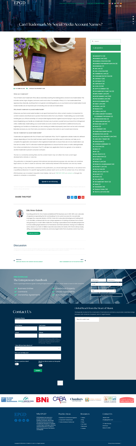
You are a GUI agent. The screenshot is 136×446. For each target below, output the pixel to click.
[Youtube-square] (19, 420)
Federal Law (98, 106)
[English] (110, 3)
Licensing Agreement (101, 144)
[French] (112, 3)
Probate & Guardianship (102, 164)
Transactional (99, 189)
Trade (96, 184)
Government (98, 129)
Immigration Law (100, 134)
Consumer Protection (102, 76)
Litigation (97, 146)
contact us (70, 173)
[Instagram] (133, 24)
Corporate (98, 84)
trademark (98, 187)
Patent (96, 159)
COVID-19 (97, 86)
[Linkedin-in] (133, 21)
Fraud (96, 126)
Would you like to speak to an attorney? (103, 288)
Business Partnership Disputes (104, 64)
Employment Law (100, 94)
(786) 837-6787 (60, 173)
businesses (98, 66)
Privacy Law (98, 162)
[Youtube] (133, 19)
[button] (120, 5)
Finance (97, 109)
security (97, 174)
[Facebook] (133, 16)
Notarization (99, 157)
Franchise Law (99, 124)
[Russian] (118, 3)
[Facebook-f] (15, 420)
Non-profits (98, 154)
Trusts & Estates (100, 192)
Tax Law (97, 179)
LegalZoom (98, 141)
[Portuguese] (115, 3)
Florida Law (98, 111)
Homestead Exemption (101, 131)
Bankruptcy (98, 56)
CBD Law (97, 69)
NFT (95, 152)
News (96, 149)
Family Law (98, 104)
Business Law (98, 58)
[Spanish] (121, 3)
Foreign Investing (100, 119)
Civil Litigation (99, 71)
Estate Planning (99, 101)
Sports (96, 177)
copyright (98, 81)
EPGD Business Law (100, 99)
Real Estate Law (99, 172)
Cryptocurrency (100, 89)
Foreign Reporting (100, 121)
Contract (98, 79)
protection (98, 169)
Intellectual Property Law (37, 88)
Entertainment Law (100, 96)
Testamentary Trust (101, 182)
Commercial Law (100, 74)
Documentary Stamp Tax (103, 91)
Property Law (99, 167)
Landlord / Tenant (100, 139)
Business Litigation (100, 61)
